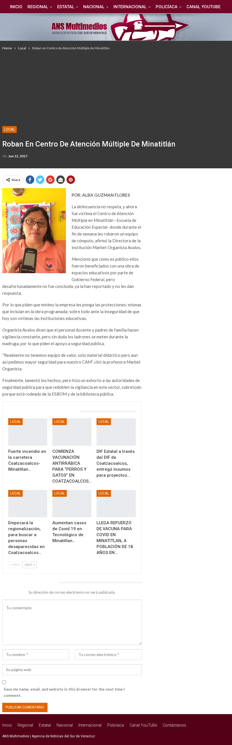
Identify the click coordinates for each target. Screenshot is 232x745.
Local (9, 129)
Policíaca (166, 6)
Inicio (16, 6)
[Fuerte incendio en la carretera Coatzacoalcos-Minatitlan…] (27, 432)
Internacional (130, 6)
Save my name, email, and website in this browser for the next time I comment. (64, 692)
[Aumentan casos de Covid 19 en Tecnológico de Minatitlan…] (71, 503)
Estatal (65, 6)
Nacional (93, 6)
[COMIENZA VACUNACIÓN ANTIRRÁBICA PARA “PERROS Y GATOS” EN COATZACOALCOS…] (71, 432)
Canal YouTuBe (203, 6)
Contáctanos (174, 725)
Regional (37, 6)
